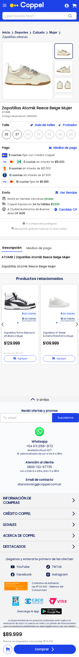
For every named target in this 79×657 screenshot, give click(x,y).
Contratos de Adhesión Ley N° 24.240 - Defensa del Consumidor (47, 586)
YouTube (23, 567)
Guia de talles (45, 125)
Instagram (60, 574)
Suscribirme (65, 418)
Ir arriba (43, 399)
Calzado (39, 32)
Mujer (53, 32)
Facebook (24, 574)
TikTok (57, 567)
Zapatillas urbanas (15, 37)
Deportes (21, 32)
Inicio (6, 32)
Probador (70, 125)
